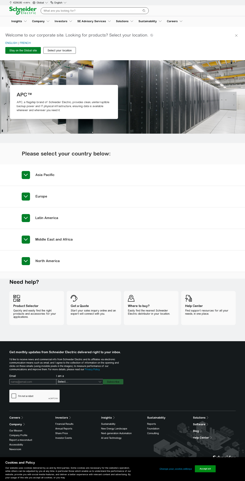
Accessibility (16, 444)
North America (47, 261)
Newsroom (15, 449)
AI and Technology (111, 438)
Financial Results (64, 424)
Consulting (153, 433)
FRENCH (25, 43)
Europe (41, 196)
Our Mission (15, 430)
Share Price (61, 433)
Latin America (46, 218)
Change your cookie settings (176, 468)
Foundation (153, 428)
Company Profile (18, 435)
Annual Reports (63, 428)
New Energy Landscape (114, 428)
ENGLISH (11, 43)
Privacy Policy (92, 369)
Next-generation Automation (116, 433)
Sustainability (108, 424)
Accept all (205, 468)
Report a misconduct (20, 440)
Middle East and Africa (54, 239)
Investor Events (63, 438)
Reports (151, 424)
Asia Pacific (44, 175)
